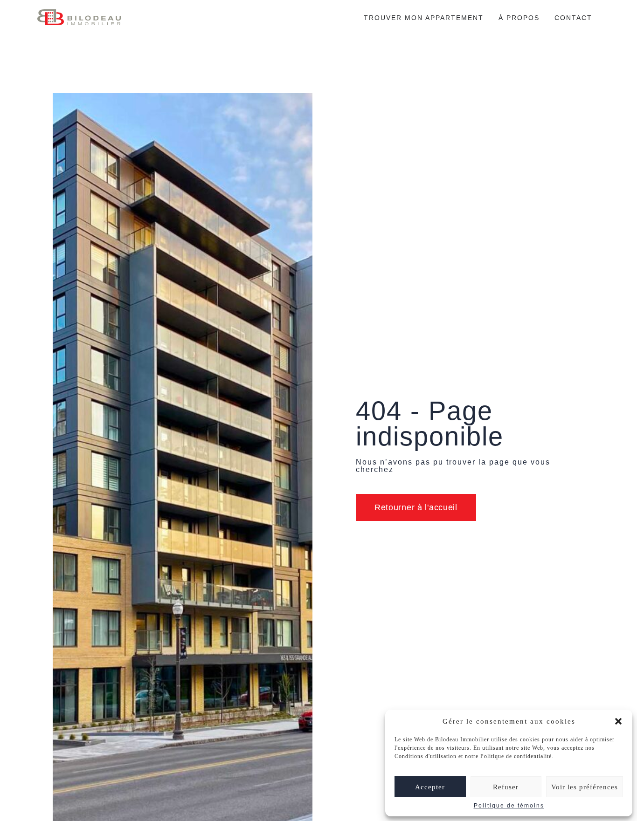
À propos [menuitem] (519, 17)
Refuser (506, 787)
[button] (618, 721)
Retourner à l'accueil (415, 507)
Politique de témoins (509, 805)
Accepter (430, 787)
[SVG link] (79, 17)
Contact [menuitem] (573, 17)
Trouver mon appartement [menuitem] (424, 17)
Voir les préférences (584, 787)
